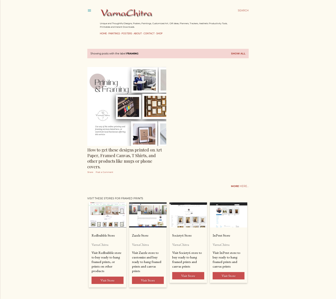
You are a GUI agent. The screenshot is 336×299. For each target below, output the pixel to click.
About (138, 33)
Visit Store (107, 280)
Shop (159, 33)
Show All (238, 53)
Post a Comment (104, 172)
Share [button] (90, 172)
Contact (149, 33)
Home (103, 33)
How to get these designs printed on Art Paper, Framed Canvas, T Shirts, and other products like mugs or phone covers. (124, 158)
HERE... (240, 186)
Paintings (114, 33)
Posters (127, 33)
